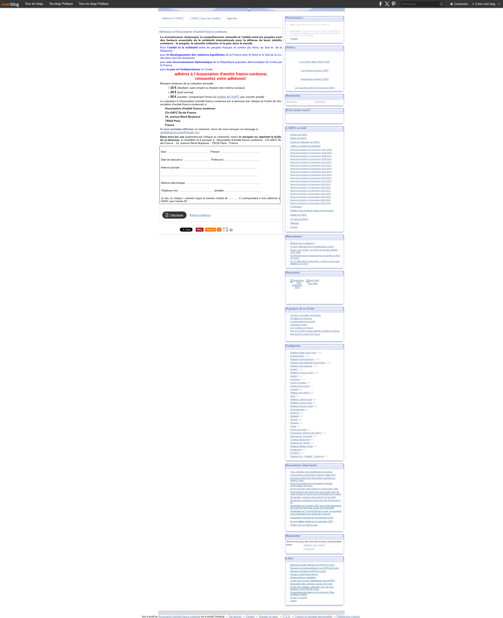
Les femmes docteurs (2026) (315, 70)
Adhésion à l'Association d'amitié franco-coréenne (193, 31)
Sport (292, 396)
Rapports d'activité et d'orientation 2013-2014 (311, 168)
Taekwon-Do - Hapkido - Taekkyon (307, 456)
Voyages (294, 423)
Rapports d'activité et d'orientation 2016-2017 (311, 178)
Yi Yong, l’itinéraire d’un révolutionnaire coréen (312, 246)
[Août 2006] (312, 280)
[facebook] (380, 4)
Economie (295, 379)
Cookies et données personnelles (313, 616)
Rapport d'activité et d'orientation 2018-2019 (310, 184)
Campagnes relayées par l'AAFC (305, 433)
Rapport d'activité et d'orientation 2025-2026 (310, 203)
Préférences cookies (348, 616)
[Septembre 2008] (297, 283)
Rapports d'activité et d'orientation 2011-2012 (310, 162)
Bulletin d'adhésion (200, 215)
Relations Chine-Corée (301, 403)
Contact (294, 38)
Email (288, 545)
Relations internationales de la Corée (307, 362)
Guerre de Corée (298, 429)
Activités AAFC (297, 356)
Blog (292, 24)
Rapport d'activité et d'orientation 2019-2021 (310, 187)
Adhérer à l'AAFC (173, 18)
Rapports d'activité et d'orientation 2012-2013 (311, 165)
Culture (293, 376)
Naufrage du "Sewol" (300, 443)
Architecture (296, 449)
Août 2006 (313, 283)
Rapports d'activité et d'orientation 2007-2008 (311, 150)
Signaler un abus (269, 616)
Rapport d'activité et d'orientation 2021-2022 (310, 190)
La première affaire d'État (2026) (314, 62)
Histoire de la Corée (299, 386)
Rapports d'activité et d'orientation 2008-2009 (311, 153)
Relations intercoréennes (302, 359)
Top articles (235, 616)
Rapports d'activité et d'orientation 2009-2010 (311, 156)
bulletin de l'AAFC (228, 96)
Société (293, 369)
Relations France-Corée (301, 372)
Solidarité (294, 416)
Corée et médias (298, 383)
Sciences (294, 413)
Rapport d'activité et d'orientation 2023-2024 (310, 197)
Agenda (232, 18)
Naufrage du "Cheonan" (301, 436)
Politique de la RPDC (300, 393)
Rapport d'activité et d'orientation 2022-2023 (310, 194)
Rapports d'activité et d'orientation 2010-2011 (310, 159)
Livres (293, 600)
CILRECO (295, 453)
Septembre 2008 (297, 286)
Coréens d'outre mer (300, 439)
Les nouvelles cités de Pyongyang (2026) (314, 88)
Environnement (297, 409)
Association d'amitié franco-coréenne (179, 616)
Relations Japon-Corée (301, 399)
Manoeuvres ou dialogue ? (302, 243)
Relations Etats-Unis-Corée (303, 352)
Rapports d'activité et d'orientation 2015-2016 (311, 175)
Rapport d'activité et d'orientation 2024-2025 (310, 200)
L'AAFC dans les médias (205, 18)
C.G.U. (287, 616)
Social (293, 426)
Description (296, 31)
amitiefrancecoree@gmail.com (179, 132)
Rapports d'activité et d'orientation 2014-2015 (311, 172)
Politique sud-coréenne (301, 366)
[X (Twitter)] (387, 4)
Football (294, 389)
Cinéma (293, 419)
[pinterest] (393, 4)
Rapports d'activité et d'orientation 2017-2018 (311, 181)
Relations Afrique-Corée (301, 446)
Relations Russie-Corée (301, 406)
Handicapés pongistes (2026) (315, 79)
